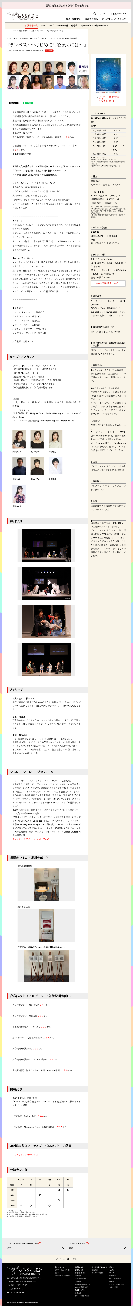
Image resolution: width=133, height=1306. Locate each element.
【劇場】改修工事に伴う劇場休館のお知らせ (66, 5)
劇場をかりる (79, 1270)
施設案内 (95, 1270)
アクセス (103, 14)
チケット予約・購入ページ (107, 283)
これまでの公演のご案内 (77, 1244)
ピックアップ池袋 (113, 1287)
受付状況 (78, 1276)
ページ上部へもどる (68, 1259)
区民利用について (80, 1279)
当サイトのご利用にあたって (117, 1284)
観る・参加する (73, 19)
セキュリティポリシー (115, 1279)
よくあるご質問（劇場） (81, 1287)
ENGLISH (122, 14)
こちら (67, 137)
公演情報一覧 (31, 25)
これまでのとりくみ (97, 1273)
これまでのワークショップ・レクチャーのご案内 (22, 1244)
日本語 (113, 14)
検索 (95, 13)
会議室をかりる (80, 1290)
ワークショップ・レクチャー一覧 (54, 25)
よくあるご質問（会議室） (82, 1296)
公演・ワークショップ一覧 (62, 1270)
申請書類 (78, 1281)
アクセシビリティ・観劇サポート (94, 25)
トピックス (111, 1270)
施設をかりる (91, 19)
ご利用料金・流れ (80, 1273)
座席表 (74, 25)
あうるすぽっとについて (114, 19)
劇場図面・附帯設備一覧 (82, 1284)
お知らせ (111, 1267)
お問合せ (112, 1281)
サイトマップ (112, 1276)
